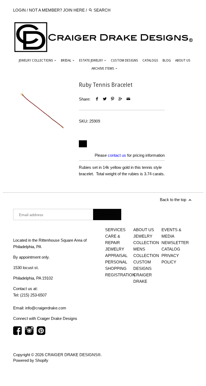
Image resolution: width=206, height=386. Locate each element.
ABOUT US (182, 60)
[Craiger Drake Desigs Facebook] (17, 333)
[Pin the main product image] (112, 99)
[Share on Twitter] (104, 99)
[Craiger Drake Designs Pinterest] (41, 333)
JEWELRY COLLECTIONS (36, 60)
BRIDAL (66, 60)
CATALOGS (150, 60)
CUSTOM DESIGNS (124, 60)
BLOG (167, 60)
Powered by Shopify (30, 360)
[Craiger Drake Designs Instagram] (29, 333)
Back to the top (173, 199)
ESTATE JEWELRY (91, 60)
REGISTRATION (120, 275)
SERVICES (115, 229)
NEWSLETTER (175, 242)
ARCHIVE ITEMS (103, 68)
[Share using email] (128, 99)
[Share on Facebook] (96, 99)
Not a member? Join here (57, 10)
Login (19, 10)
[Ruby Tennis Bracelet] (42, 110)
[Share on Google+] (120, 99)
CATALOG (170, 249)
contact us (117, 155)
